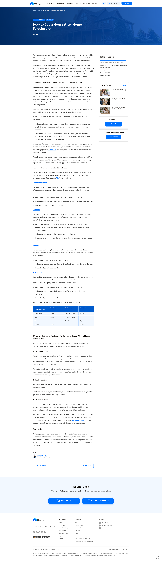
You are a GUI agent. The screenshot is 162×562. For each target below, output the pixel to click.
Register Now (113, 137)
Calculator (77, 530)
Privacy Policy (116, 549)
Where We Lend (59, 3)
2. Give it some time (105, 72)
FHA (57, 178)
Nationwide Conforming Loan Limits (84, 536)
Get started (127, 3)
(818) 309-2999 (105, 522)
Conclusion (103, 78)
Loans (77, 3)
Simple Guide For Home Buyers (82, 538)
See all (124, 85)
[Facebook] (39, 532)
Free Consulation (113, 124)
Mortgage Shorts (79, 528)
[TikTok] (45, 532)
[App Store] (46, 537)
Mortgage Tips (49, 19)
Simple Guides (62, 530)
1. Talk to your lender (105, 70)
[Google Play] (37, 537)
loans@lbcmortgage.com (108, 525)
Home (34, 10)
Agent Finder (62, 525)
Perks (76, 533)
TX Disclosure (126, 549)
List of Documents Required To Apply (84, 541)
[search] (104, 3)
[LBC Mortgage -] (36, 3)
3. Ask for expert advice (105, 75)
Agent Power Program (64, 528)
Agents (85, 3)
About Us (49, 3)
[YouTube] (42, 532)
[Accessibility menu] (158, 558)
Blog (39, 10)
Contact (94, 3)
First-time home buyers (39, 19)
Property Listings (79, 525)
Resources (70, 3)
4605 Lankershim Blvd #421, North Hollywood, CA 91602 (115, 528)
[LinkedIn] (37, 532)
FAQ (89, 3)
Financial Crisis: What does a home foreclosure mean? (113, 60)
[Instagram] (34, 532)
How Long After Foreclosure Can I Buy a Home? (111, 62)
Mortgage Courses (63, 533)
